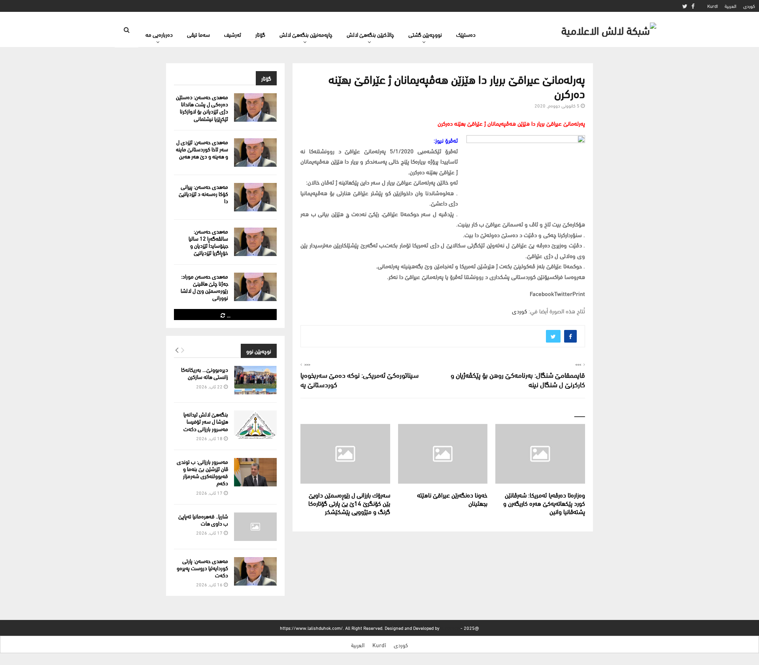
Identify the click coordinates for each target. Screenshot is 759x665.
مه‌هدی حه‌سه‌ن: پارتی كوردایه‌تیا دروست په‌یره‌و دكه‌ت (202, 567)
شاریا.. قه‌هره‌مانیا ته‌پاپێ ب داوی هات (203, 519)
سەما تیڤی (198, 34)
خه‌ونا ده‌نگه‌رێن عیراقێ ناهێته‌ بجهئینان (452, 498)
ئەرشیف (232, 34)
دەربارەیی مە (159, 34)
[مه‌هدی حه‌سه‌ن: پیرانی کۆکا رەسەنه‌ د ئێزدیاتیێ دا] (255, 197)
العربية (730, 5)
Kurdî (712, 5)
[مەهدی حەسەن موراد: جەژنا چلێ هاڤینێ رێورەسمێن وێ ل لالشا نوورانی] (255, 287)
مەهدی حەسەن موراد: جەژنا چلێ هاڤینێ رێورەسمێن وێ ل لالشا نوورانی (204, 287)
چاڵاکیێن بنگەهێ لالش (370, 34)
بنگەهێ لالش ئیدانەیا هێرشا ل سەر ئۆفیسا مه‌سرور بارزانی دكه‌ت (205, 421)
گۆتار (260, 34)
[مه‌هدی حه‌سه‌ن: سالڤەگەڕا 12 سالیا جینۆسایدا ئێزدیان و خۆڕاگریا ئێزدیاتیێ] (255, 242)
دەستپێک (466, 34)
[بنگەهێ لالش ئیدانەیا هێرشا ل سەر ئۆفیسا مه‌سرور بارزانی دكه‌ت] (255, 425)
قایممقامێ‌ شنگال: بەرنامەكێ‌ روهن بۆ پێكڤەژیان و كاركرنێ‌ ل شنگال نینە (518, 379)
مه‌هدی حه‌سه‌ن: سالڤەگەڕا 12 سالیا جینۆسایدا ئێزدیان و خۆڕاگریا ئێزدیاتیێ (208, 242)
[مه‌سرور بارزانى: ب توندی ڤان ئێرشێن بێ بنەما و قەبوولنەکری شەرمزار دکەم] (255, 472)
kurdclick (450, 627)
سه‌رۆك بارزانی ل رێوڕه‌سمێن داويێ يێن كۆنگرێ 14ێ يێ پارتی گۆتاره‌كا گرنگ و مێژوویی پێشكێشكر (349, 503)
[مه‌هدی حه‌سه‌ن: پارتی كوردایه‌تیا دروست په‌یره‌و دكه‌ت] (255, 571)
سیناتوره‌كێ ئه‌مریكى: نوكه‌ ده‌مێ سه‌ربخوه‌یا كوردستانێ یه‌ (359, 379)
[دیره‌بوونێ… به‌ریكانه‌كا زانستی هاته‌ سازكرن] (255, 380)
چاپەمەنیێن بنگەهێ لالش (305, 34)
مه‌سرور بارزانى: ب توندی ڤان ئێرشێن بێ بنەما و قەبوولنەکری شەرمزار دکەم (202, 472)
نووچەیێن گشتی (425, 34)
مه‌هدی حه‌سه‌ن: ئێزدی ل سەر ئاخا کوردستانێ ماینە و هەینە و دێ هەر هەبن (202, 149)
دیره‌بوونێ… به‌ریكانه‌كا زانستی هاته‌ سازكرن (204, 373)
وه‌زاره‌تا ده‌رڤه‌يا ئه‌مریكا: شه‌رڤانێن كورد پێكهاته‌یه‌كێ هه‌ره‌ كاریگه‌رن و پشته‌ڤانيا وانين (544, 503)
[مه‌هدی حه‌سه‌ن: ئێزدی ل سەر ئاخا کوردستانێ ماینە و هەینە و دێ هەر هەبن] (255, 152)
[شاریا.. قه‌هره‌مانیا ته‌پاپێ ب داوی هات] (255, 526)
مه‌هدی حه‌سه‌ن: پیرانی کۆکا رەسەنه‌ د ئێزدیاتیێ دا (203, 193)
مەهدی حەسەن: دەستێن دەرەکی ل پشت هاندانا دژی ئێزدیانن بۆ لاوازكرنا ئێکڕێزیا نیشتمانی (202, 107)
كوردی (749, 5)
